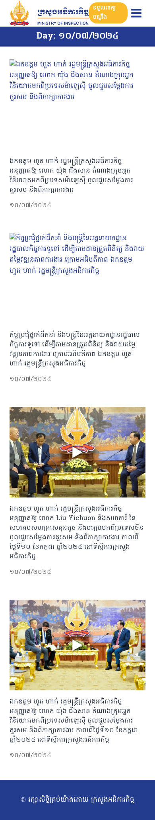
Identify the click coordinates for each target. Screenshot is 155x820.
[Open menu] (136, 13)
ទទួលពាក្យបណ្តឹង (104, 12)
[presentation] (77, 104)
